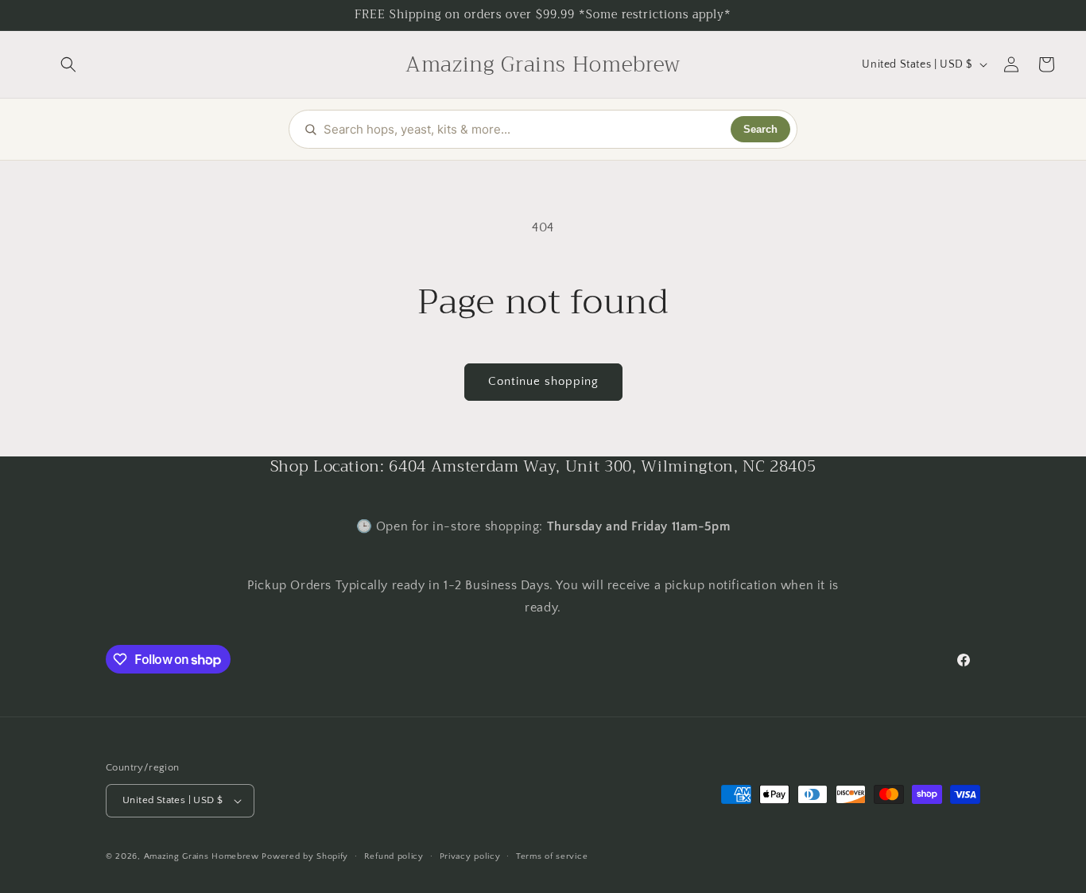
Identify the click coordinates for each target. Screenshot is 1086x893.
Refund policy (394, 856)
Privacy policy (470, 856)
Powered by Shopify (305, 856)
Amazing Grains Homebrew (201, 856)
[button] (68, 64)
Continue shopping (543, 381)
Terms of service (552, 856)
